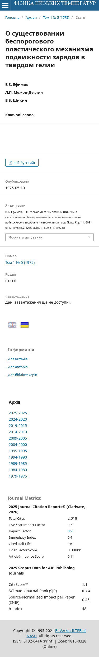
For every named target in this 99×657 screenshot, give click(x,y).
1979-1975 (18, 476)
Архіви (31, 17)
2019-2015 (18, 425)
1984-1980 (18, 469)
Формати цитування (26, 237)
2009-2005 (18, 438)
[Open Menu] (5, 5)
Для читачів (18, 359)
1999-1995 (18, 450)
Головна (12, 17)
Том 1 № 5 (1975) (56, 17)
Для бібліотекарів (22, 374)
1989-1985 (18, 463)
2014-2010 (18, 431)
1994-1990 (18, 457)
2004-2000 (18, 444)
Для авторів (18, 366)
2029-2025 (18, 412)
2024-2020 (18, 419)
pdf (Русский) (24, 162)
